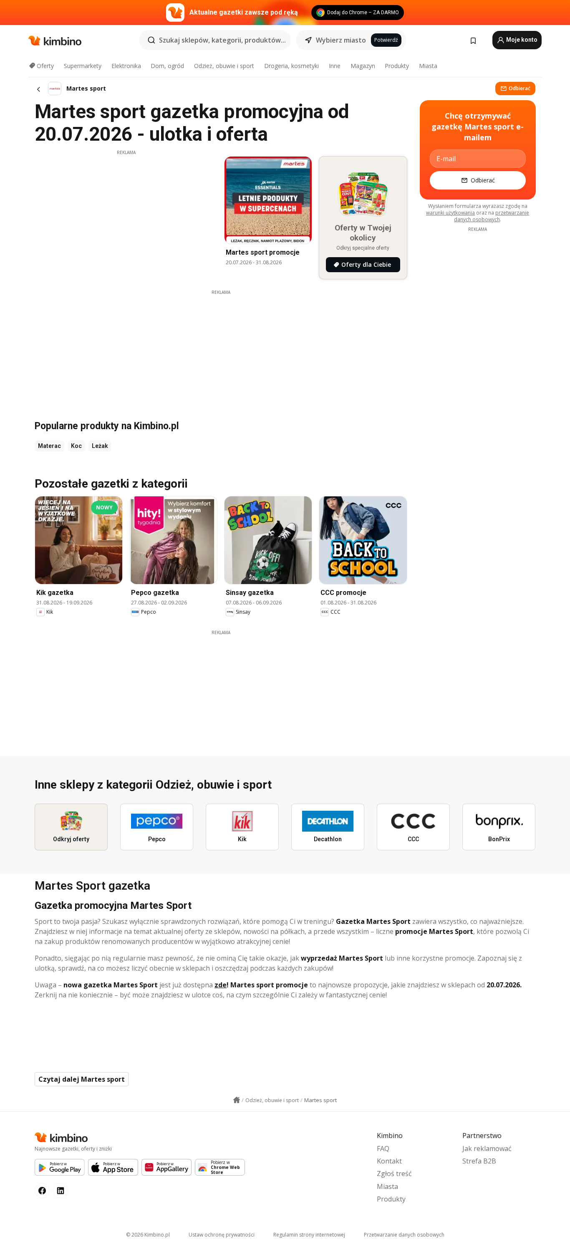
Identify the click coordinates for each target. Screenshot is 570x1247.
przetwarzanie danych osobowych (491, 216)
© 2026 (148, 1234)
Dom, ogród (167, 66)
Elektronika (126, 66)
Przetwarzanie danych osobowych (404, 1234)
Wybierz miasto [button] (341, 40)
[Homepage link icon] (236, 1100)
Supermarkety (82, 66)
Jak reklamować (487, 1148)
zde (220, 984)
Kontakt (389, 1161)
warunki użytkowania (450, 212)
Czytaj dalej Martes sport (81, 1079)
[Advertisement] (126, 214)
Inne (334, 66)
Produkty (397, 66)
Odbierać (519, 88)
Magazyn (363, 66)
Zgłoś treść (394, 1173)
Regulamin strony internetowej (309, 1234)
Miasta (428, 66)
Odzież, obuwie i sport (224, 66)
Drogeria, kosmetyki (291, 66)
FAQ (383, 1148)
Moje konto (521, 39)
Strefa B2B (479, 1161)
